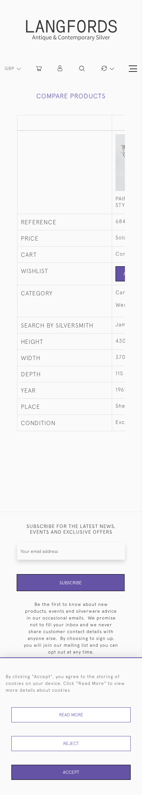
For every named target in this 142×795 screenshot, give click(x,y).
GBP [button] (10, 68)
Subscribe (70, 582)
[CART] (39, 68)
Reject (71, 743)
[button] (60, 68)
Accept (71, 772)
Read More (71, 714)
